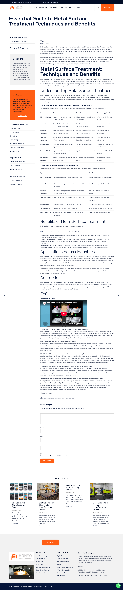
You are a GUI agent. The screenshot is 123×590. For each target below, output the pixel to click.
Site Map (50, 586)
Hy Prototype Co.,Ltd (17, 586)
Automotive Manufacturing (18, 41)
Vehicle (12, 173)
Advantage (53, 8)
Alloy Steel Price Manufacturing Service (73, 487)
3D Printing (13, 136)
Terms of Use (42, 586)
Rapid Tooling (14, 140)
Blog (61, 8)
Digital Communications (17, 161)
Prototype (33, 8)
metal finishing (46, 398)
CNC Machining (14, 132)
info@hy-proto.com (51, 2)
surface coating (70, 398)
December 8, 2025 (16, 510)
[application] (21, 572)
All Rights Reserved (27, 586)
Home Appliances (15, 165)
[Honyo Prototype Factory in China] (16, 8)
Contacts (76, 8)
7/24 (80, 2)
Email (42, 436)
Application (43, 8)
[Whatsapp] (118, 585)
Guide (42, 41)
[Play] (11, 577)
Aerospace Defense (16, 184)
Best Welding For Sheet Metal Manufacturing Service (46, 506)
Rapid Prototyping (15, 128)
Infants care (13, 188)
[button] (107, 7)
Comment (43, 412)
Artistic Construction (16, 180)
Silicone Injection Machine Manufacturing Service (100, 506)
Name (42, 427)
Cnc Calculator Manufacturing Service (19, 505)
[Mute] (29, 577)
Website (42, 445)
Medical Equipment (16, 169)
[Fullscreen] (32, 577)
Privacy (36, 586)
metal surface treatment (58, 398)
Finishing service (15, 151)
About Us (68, 8)
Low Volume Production (17, 143)
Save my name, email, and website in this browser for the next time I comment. (59, 455)
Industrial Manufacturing (18, 176)
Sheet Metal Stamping (17, 147)
